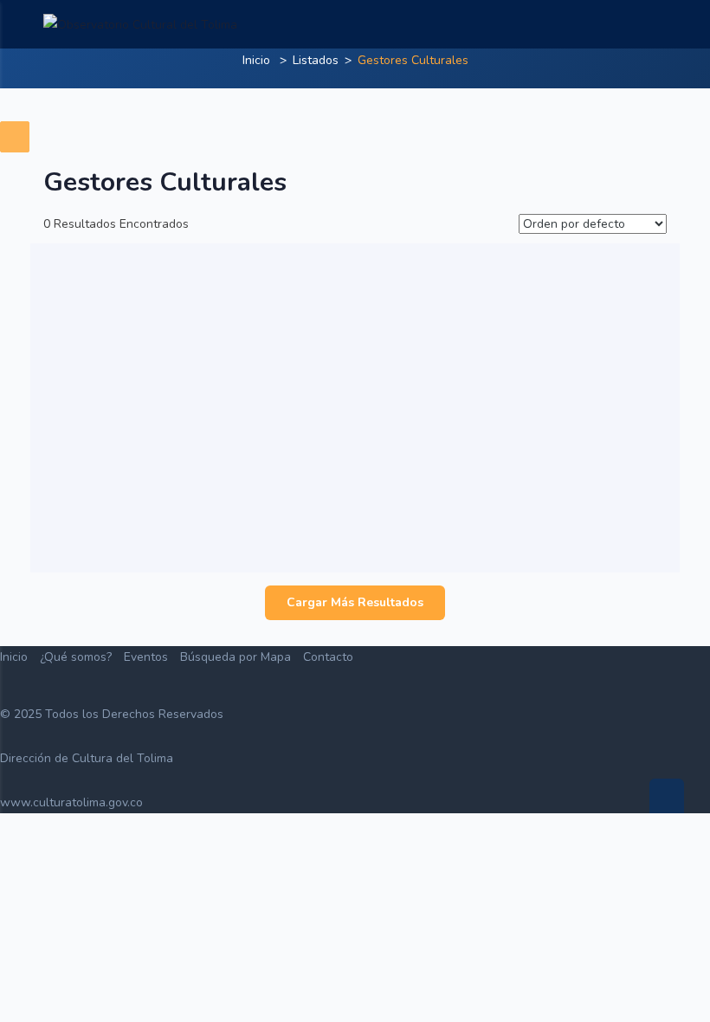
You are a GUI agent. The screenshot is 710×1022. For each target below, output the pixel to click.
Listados (316, 60)
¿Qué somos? (76, 657)
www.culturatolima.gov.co (71, 802)
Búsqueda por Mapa (235, 657)
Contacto (328, 657)
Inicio (256, 60)
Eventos (146, 657)
